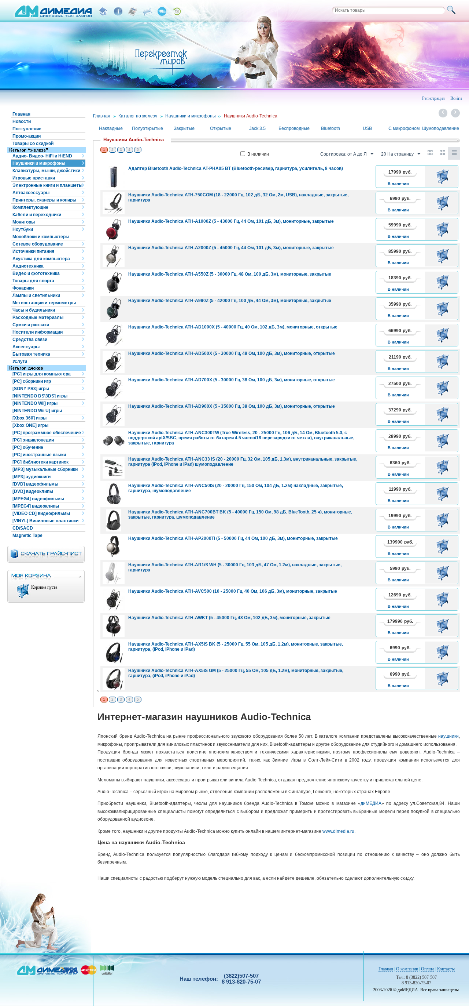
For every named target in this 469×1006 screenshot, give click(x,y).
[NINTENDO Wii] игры (35, 403)
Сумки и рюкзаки (30, 324)
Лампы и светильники (36, 295)
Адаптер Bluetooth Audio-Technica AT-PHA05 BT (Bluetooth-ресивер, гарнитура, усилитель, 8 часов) (235, 168)
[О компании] (118, 11)
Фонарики (23, 288)
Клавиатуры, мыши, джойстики (46, 170)
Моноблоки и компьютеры (40, 236)
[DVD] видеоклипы (32, 491)
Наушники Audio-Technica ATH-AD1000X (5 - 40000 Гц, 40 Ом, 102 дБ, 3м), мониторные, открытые (232, 327)
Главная (21, 114)
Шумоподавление (440, 128)
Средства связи (29, 339)
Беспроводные (294, 128)
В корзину (444, 176)
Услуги (19, 361)
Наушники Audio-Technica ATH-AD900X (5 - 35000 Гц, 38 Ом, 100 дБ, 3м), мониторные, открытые (231, 406)
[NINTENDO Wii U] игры (37, 410)
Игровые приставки (33, 178)
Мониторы (23, 222)
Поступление (26, 128)
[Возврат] (176, 11)
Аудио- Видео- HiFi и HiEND (42, 156)
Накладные (111, 128)
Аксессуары (26, 346)
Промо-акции (26, 136)
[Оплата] (132, 11)
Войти (456, 98)
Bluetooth (330, 128)
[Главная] (103, 11)
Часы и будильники (33, 310)
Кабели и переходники (36, 214)
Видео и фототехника (36, 273)
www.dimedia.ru (338, 831)
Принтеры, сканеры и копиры (44, 200)
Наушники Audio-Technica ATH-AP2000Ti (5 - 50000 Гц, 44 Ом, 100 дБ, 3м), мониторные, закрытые (233, 538)
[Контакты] (147, 11)
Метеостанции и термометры (44, 302)
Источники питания (33, 251)
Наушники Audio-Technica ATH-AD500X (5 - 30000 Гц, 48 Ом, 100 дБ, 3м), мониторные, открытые (231, 353)
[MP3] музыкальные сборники (45, 469)
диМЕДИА (371, 803)
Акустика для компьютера (41, 258)
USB (367, 128)
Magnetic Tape (27, 535)
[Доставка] (162, 11)
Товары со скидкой (32, 143)
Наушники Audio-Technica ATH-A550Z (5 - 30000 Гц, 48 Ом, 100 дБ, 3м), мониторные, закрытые (229, 274)
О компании (407, 969)
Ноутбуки (22, 229)
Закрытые (184, 128)
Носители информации (37, 332)
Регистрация (433, 98)
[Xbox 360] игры (29, 418)
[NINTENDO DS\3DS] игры (39, 396)
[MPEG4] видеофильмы (38, 498)
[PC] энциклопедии (33, 440)
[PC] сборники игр (31, 381)
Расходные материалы (37, 317)
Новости (21, 121)
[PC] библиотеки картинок (40, 462)
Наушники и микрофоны (38, 163)
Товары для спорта (33, 280)
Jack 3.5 (257, 128)
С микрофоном (404, 128)
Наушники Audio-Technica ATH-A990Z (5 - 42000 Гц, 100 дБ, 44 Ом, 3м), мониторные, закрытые (229, 300)
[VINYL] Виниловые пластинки (45, 520)
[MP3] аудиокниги (31, 476)
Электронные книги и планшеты (47, 185)
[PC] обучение (27, 447)
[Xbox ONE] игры (30, 425)
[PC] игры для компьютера (41, 374)
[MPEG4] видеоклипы (35, 506)
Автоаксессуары (30, 192)
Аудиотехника (28, 266)
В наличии (258, 154)
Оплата (427, 969)
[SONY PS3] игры (30, 388)
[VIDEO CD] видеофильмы (41, 513)
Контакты (446, 969)
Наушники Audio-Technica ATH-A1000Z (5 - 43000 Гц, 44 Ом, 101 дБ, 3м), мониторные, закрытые (231, 221)
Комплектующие (30, 207)
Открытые (220, 128)
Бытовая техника (31, 354)
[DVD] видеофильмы (35, 484)
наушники (448, 736)
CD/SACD (22, 528)
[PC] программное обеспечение (46, 432)
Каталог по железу (137, 116)
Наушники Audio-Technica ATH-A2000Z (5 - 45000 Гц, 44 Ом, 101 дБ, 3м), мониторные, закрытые (231, 247)
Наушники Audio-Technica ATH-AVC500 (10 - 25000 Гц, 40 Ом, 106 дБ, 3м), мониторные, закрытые (232, 591)
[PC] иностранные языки (39, 454)
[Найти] (452, 10)
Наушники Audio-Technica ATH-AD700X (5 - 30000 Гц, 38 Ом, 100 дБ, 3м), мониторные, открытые (231, 379)
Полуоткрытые (147, 128)
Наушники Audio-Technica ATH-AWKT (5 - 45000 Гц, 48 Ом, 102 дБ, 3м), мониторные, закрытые (229, 617)
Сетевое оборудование (37, 244)
